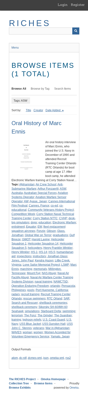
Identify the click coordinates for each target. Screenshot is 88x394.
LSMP (65, 264)
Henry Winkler (20, 252)
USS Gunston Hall (53, 323)
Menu (15, 47)
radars (15, 294)
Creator (38, 110)
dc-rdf (23, 358)
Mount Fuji (33, 273)
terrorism (17, 315)
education (44, 222)
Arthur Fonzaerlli (48, 188)
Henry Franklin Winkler (58, 247)
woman (27, 332)
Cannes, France (39, 205)
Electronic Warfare (64, 222)
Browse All (18, 88)
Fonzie (41, 231)
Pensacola (68, 285)
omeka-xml (57, 358)
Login (63, 5)
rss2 (68, 358)
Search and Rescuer (24, 302)
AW (26, 201)
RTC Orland (54, 298)
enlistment (18, 226)
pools (30, 290)
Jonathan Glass (57, 256)
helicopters (35, 247)
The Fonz (30, 315)
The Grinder (45, 315)
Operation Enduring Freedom (30, 285)
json (46, 358)
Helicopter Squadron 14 (43, 243)
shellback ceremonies (53, 302)
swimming (68, 311)
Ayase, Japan (38, 201)
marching (26, 269)
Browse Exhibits (20, 387)
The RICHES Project (22, 379)
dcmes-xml (35, 358)
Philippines (18, 290)
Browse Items (43, 383)
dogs (34, 222)
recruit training (30, 294)
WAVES (16, 332)
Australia (17, 193)
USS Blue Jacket (30, 323)
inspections (24, 256)
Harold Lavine (41, 239)
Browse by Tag (40, 88)
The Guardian (63, 315)
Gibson (51, 231)
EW (40, 226)
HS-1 (34, 252)
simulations (32, 311)
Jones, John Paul (22, 260)
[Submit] (75, 30)
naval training (43, 281)
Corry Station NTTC (45, 218)
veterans (38, 328)
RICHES (30, 23)
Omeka (74, 387)
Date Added (53, 110)
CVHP (63, 218)
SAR (66, 298)
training (16, 319)
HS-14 (43, 252)
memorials (40, 269)
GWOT (26, 239)
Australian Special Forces (40, 193)
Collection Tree (19, 383)
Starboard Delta (51, 311)
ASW (63, 188)
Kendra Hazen (44, 260)
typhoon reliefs (32, 319)
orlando (55, 285)
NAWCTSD (61, 281)
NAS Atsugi (49, 273)
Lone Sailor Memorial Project (41, 264)
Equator (31, 226)
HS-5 (52, 252)
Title (28, 110)
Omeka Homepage (53, 379)
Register (78, 5)
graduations (60, 235)
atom (14, 358)
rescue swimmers (34, 298)
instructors (39, 256)
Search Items (62, 88)
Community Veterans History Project (51, 209)
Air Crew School (46, 184)
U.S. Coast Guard (54, 319)
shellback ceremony (24, 307)
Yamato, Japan (60, 336)
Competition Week (23, 214)
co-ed (54, 205)
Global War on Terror (38, 235)
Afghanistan (26, 184)
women (38, 332)
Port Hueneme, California (52, 290)
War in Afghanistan (57, 328)
